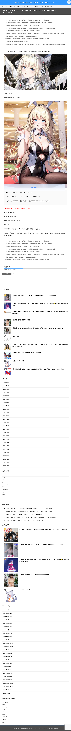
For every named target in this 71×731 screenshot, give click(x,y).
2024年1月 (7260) (7, 680)
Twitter (10, 93)
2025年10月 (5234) (8, 610)
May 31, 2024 (46, 201)
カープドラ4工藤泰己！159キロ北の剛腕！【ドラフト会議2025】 (23, 25)
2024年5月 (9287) (7, 666)
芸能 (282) (5, 489)
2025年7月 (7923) (7, 620)
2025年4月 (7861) (7, 630)
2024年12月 (6, 416)
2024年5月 (6, 439)
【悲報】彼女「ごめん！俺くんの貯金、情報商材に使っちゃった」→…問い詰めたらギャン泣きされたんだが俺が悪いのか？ (35, 44)
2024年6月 (6, 435)
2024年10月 (6, 422)
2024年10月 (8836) (8, 650)
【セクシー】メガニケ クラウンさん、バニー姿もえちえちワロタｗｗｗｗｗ (31, 233)
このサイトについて (18, 361)
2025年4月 (6, 402)
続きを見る (34, 187)
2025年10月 (6, 382)
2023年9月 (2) (6, 693)
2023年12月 (6, 455)
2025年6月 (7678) (7, 623)
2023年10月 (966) (7, 690)
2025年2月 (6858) (7, 636)
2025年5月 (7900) (7, 626)
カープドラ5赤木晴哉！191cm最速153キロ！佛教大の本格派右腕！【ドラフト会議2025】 (29, 22)
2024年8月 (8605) (7, 656)
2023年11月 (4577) (8, 686)
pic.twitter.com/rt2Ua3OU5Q (31, 197)
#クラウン (23, 193)
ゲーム (14, 274)
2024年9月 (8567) (7, 653)
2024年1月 (6, 452)
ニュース (5, 484)
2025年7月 (6, 392)
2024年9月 (6, 426)
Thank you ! (16, 336)
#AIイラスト (15, 193)
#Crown (29, 193)
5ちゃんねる (6, 475)
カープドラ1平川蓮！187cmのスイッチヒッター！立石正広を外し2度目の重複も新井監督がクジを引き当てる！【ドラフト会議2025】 (35, 33)
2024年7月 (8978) (7, 660)
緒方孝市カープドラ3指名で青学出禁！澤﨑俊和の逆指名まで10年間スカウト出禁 (27, 39)
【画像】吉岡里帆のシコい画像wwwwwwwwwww (27, 320)
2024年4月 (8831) (7, 670)
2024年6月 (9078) (7, 663)
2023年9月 (6, 465)
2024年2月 (6, 449)
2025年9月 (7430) (7, 613)
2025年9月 (6, 386)
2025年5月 (6, 399)
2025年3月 (6, 406)
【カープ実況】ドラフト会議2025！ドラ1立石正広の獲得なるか (22, 36)
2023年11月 (6, 459)
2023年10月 (6, 462)
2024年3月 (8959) (7, 673)
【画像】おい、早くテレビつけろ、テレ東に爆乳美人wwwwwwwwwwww (34, 295)
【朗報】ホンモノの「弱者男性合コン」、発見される (27, 353)
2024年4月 (6, 442)
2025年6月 (6, 396)
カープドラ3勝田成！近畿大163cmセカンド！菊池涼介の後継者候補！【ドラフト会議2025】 (30, 28)
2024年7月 (6, 432)
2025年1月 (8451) (7, 640)
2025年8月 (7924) (7, 616)
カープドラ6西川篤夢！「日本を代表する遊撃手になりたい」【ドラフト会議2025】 (27, 20)
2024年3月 (6, 446)
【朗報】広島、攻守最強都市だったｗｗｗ (16, 41)
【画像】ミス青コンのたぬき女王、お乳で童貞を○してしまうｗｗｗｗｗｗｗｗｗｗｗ (37, 328)
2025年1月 (6, 412)
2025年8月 (6, 389)
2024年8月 (6, 429)
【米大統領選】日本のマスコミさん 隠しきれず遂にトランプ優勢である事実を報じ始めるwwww (40, 369)
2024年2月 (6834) (7, 676)
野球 (4, 492)
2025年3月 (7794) (7, 633)
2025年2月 (6, 409)
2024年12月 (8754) (8, 643)
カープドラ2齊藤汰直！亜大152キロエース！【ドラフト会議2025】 (23, 31)
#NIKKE (8, 193)
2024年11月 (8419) (8, 646)
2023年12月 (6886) (8, 683)
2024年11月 (6, 419)
